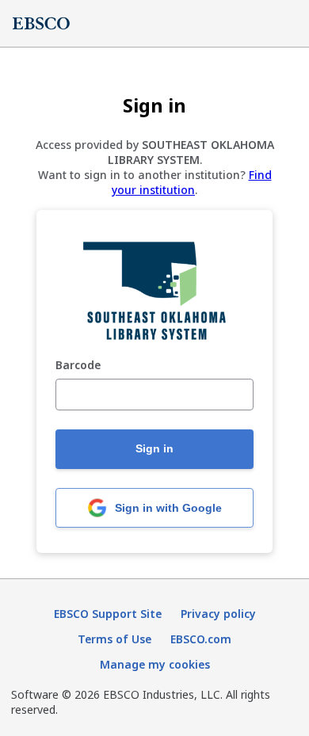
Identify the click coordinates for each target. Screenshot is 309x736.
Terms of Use (114, 638)
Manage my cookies (155, 664)
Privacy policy (218, 613)
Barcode (78, 365)
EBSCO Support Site (108, 613)
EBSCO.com (200, 638)
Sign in (154, 448)
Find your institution (192, 182)
